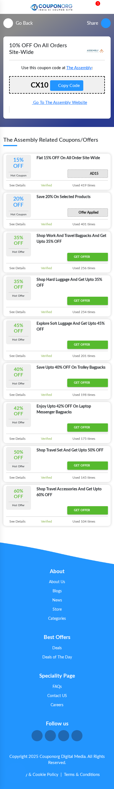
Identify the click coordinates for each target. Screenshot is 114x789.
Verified (46, 185)
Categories (57, 619)
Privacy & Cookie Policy (36, 775)
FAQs (57, 687)
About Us (57, 582)
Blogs (57, 591)
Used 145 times (83, 477)
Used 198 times (83, 394)
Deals (57, 648)
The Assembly (79, 68)
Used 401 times (83, 224)
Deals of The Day (57, 657)
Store (57, 609)
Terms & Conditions (82, 775)
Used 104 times (83, 521)
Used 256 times (83, 268)
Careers (57, 705)
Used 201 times (83, 356)
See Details (17, 185)
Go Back (24, 23)
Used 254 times (83, 312)
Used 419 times (83, 185)
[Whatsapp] (16, 773)
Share (92, 23)
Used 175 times (83, 438)
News (57, 600)
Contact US (57, 696)
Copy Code (68, 85)
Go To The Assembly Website (59, 103)
